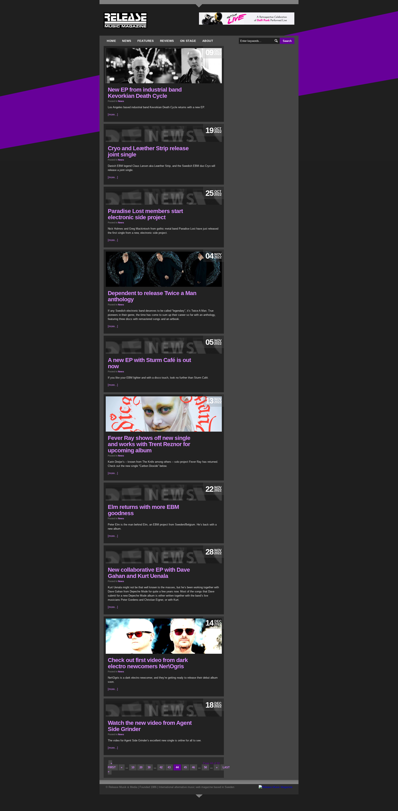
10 (132, 767)
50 (205, 767)
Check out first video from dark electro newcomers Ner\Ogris (148, 663)
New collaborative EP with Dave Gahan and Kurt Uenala (149, 572)
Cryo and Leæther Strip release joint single (148, 151)
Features (145, 40)
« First (112, 765)
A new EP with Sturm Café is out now (149, 363)
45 (185, 767)
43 (169, 767)
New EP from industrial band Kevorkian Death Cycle (145, 92)
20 (141, 767)
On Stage (188, 40)
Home (111, 40)
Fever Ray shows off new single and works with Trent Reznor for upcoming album (149, 444)
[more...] (113, 114)
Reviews (167, 40)
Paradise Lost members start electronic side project (145, 214)
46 (193, 767)
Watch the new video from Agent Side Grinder (150, 726)
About (207, 40)
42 (161, 767)
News (126, 40)
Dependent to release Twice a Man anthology (152, 296)
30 (149, 767)
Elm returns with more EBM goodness (143, 510)
